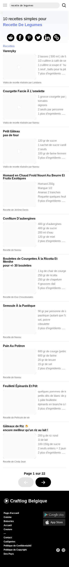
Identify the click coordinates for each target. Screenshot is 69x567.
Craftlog (28, 500)
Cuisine (8, 517)
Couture (8, 529)
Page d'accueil (11, 513)
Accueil (8, 525)
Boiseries (9, 521)
